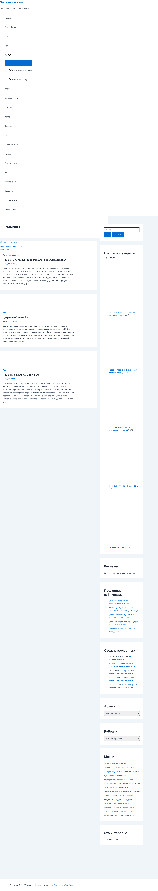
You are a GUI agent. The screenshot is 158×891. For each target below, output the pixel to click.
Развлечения (10, 182)
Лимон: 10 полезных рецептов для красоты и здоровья (34, 259)
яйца (132, 815)
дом (128, 767)
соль (118, 811)
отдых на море (118, 784)
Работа (8, 172)
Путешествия (11, 163)
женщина (108, 772)
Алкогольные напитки (22, 70)
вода (116, 763)
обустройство (110, 780)
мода (118, 776)
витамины (109, 763)
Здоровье (9, 89)
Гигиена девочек (116, 547)
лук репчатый (110, 776)
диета (117, 768)
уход (129, 811)
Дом (7, 46)
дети (121, 763)
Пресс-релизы (11, 144)
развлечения (110, 808)
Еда (6, 55)
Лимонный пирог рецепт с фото (21, 375)
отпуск (107, 787)
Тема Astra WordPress (63, 885)
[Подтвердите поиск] (107, 234)
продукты (118, 799)
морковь (125, 776)
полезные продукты (129, 791)
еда (132, 767)
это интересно (123, 815)
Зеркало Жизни (11, 2)
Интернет (9, 107)
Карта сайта (10, 210)
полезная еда (111, 791)
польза (123, 795)
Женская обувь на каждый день (123, 486)
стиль (123, 811)
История (9, 117)
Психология (10, 154)
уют (132, 811)
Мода (7, 135)
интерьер (127, 772)
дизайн (123, 767)
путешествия (118, 804)
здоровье (117, 771)
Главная (8, 18)
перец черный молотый (120, 787)
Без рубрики (10, 27)
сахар (113, 811)
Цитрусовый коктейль (16, 317)
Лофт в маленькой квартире (122, 666)
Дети (7, 36)
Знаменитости (11, 98)
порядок (130, 796)
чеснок (107, 815)
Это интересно (11, 200)
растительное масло (125, 808)
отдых (127, 779)
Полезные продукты (21, 79)
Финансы (9, 191)
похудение (108, 800)
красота (135, 771)
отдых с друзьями (132, 784)
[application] (9, 55)
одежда (120, 780)
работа (127, 804)
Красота (8, 126)
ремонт (107, 811)
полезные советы (111, 796)
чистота (113, 815)
